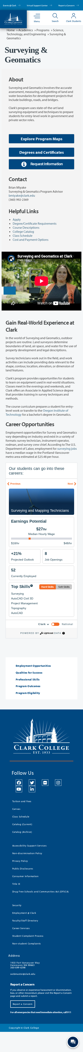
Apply (17, 219)
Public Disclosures (22, 868)
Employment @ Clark (24, 912)
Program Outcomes (28, 686)
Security (17, 905)
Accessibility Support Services (29, 845)
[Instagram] (58, 782)
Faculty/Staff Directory (25, 920)
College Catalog (23, 232)
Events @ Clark (10, 5)
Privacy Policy (20, 860)
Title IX (16, 883)
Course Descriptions (26, 227)
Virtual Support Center (37, 5)
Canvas (16, 808)
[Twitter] (32, 782)
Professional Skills (28, 679)
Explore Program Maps (41, 138)
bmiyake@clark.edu (22, 195)
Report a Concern (66, 5)
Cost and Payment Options (30, 240)
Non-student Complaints (26, 943)
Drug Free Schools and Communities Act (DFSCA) (40, 891)
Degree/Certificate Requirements (34, 223)
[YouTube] (19, 789)
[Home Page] (13, 18)
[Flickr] (45, 782)
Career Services (21, 928)
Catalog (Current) (22, 824)
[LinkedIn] (32, 789)
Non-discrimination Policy (27, 853)
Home (11, 30)
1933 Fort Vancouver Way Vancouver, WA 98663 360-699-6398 (25, 965)
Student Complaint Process (28, 935)
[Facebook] (19, 782)
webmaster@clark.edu (22, 973)
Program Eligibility (28, 693)
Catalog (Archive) (22, 831)
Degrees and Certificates (41, 152)
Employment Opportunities (33, 666)
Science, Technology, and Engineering (35, 32)
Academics (25, 30)
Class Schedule (22, 236)
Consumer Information (25, 876)
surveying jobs (67, 449)
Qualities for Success (29, 672)
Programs (42, 30)
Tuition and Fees (21, 801)
